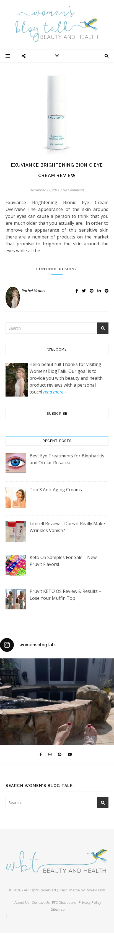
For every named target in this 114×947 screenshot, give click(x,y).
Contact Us (41, 902)
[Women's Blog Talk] (57, 24)
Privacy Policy (90, 902)
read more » (54, 392)
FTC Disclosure (64, 902)
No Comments (73, 190)
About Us (22, 902)
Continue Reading (57, 268)
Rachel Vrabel (33, 290)
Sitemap (58, 909)
